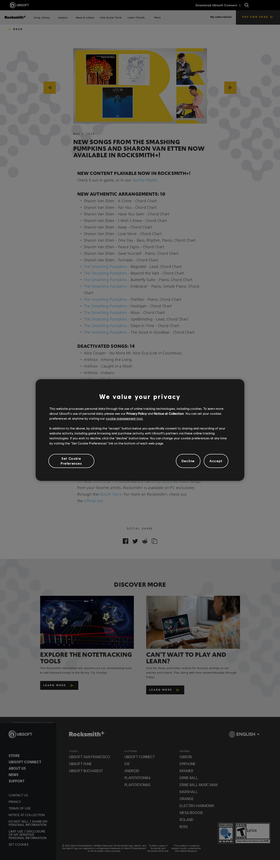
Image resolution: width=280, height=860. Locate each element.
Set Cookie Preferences (71, 460)
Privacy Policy (136, 413)
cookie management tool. (124, 418)
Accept (216, 461)
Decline (188, 461)
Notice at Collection (169, 413)
